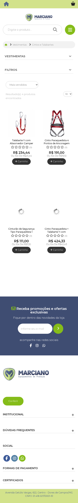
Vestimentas (15, 56)
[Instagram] (37, 345)
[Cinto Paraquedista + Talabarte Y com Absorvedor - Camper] (56, 212)
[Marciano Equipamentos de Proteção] (6, 5)
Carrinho (22, 161)
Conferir (13, 400)
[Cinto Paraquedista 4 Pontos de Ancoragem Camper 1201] (56, 123)
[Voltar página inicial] (6, 44)
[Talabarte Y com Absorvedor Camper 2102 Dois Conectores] (21, 123)
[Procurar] (56, 30)
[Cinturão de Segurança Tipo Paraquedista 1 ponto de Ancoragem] (21, 212)
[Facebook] (31, 345)
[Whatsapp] (43, 345)
